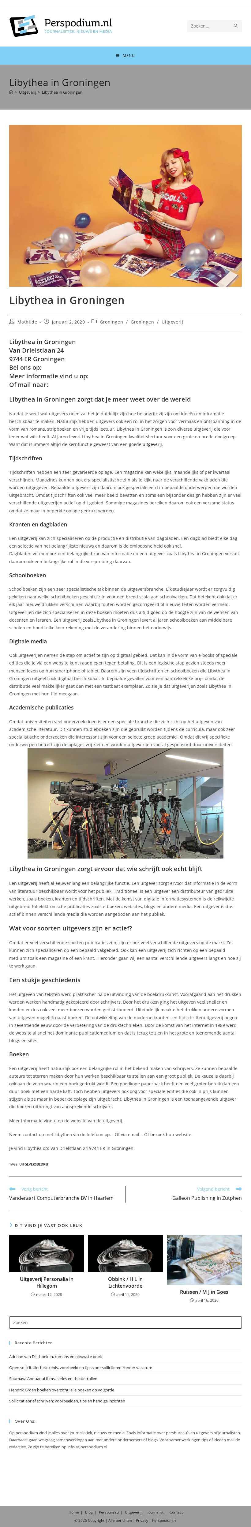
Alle (112, 1520)
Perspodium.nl (164, 1520)
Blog (89, 1512)
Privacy (142, 1520)
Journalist (155, 1512)
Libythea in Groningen (62, 92)
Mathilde (27, 322)
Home (74, 1512)
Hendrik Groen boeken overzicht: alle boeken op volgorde (61, 1390)
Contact (176, 1512)
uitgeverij (152, 444)
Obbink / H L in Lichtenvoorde (125, 1282)
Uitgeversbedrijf (34, 1164)
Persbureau (109, 1512)
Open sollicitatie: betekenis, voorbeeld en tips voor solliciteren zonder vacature (80, 1367)
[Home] (11, 92)
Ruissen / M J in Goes (204, 1292)
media (72, 914)
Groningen (111, 322)
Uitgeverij (172, 322)
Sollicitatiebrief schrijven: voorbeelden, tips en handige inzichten (67, 1401)
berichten (124, 1520)
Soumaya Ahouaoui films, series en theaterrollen (53, 1378)
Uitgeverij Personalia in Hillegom (46, 1282)
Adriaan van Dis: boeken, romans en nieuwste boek (55, 1356)
